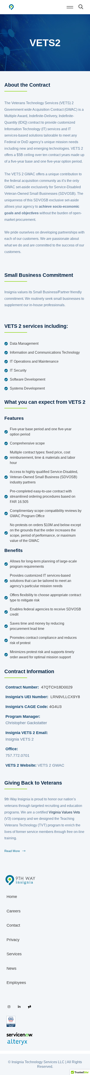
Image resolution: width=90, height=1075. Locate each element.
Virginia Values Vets (64, 812)
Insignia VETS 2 (19, 739)
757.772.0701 (17, 755)
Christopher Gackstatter (26, 723)
